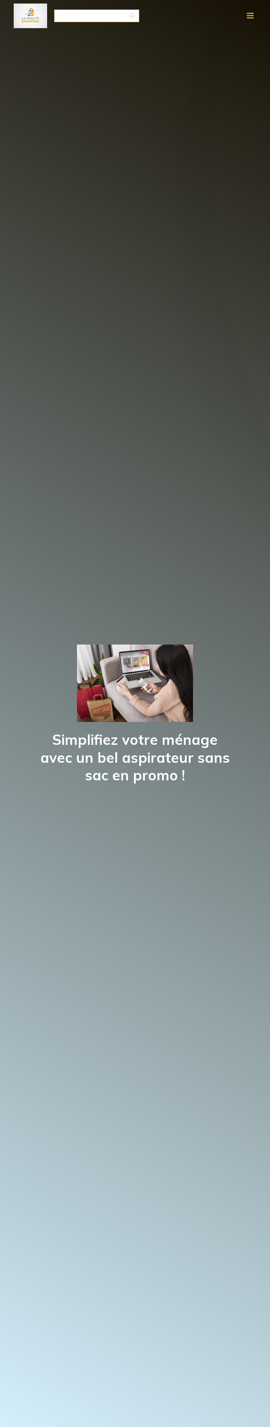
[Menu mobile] (250, 16)
